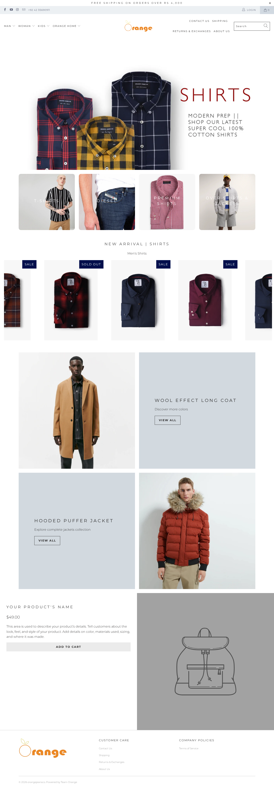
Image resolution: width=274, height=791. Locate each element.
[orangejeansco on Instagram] (17, 9)
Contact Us (199, 20)
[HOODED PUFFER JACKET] (197, 531)
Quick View (138, 318)
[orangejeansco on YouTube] (11, 9)
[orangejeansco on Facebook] (4, 9)
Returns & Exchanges (192, 31)
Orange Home (65, 25)
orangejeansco (36, 782)
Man (7, 25)
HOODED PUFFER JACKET (74, 520)
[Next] (265, 300)
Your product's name (40, 607)
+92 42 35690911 (39, 9)
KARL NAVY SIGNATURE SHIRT (138, 300)
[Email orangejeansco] (23, 9)
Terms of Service (188, 748)
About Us (222, 31)
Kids (42, 25)
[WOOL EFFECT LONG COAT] (77, 410)
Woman (25, 25)
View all (167, 420)
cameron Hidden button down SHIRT (205, 300)
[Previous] (10, 300)
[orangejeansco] (138, 26)
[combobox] (252, 26)
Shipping (220, 20)
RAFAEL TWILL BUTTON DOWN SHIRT (71, 300)
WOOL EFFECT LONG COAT (196, 400)
